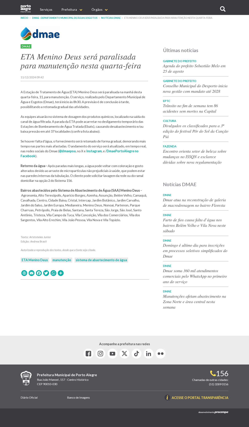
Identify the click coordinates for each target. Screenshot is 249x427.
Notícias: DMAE (110, 18)
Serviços (46, 9)
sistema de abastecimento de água (101, 260)
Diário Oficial (29, 397)
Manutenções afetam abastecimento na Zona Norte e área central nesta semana (194, 301)
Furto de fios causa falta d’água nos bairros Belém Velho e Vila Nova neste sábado (194, 225)
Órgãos (97, 9)
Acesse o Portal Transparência (200, 397)
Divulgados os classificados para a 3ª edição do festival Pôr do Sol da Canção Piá (195, 131)
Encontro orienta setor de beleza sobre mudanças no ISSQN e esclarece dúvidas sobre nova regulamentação (194, 156)
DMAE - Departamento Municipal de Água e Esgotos (64, 18)
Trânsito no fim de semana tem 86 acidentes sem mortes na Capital (190, 108)
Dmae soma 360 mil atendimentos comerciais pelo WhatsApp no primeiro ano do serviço (195, 276)
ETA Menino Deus (35, 260)
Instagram (94, 151)
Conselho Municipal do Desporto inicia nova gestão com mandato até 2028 (195, 88)
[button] (222, 9)
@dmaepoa (67, 151)
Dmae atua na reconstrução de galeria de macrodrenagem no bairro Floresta (194, 202)
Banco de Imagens (78, 397)
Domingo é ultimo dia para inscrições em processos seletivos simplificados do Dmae (195, 250)
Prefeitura (69, 9)
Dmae (26, 46)
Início (24, 18)
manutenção (61, 260)
